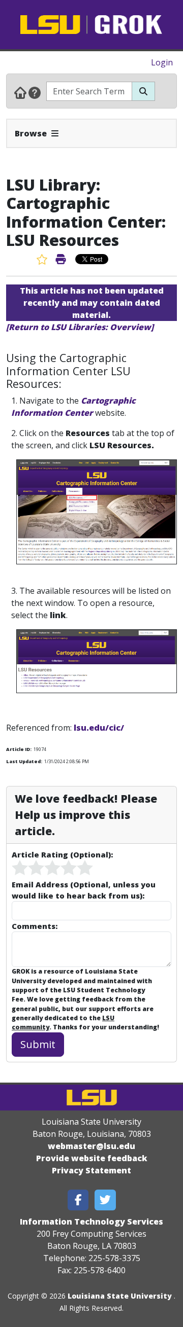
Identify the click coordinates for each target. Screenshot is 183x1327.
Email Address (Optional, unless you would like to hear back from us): (84, 890)
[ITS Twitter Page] (105, 1200)
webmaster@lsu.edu (91, 1146)
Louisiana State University (120, 1296)
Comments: (34, 926)
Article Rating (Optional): (62, 854)
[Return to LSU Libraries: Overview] (80, 327)
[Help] (34, 92)
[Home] (20, 92)
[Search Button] (143, 91)
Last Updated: (24, 761)
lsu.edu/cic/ (99, 727)
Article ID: (19, 749)
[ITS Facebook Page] (78, 1200)
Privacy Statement (91, 1170)
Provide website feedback (91, 1158)
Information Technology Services (91, 1221)
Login (162, 62)
